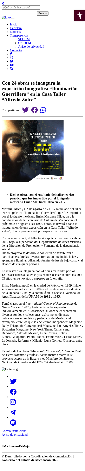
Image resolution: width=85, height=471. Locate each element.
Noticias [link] (15, 31)
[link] (79, 15)
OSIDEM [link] (24, 43)
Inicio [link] (13, 24)
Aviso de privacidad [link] (31, 46)
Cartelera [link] (16, 28)
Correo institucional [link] (14, 431)
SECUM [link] (24, 39)
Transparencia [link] (19, 35)
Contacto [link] (16, 50)
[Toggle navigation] (13, 18)
